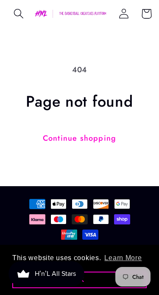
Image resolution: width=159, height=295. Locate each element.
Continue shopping (79, 138)
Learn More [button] (123, 257)
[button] (19, 14)
